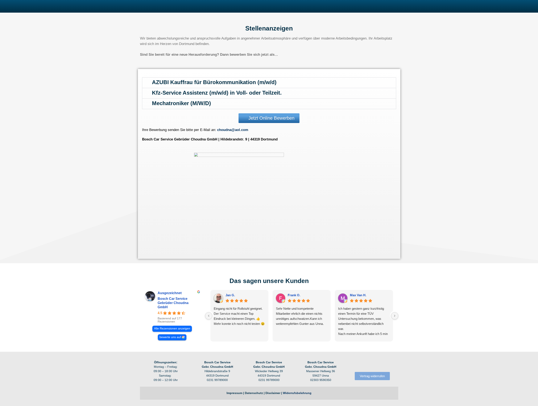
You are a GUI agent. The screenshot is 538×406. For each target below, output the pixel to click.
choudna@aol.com (232, 130)
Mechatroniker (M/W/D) (181, 103)
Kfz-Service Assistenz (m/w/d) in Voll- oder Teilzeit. (217, 93)
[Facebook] (355, 364)
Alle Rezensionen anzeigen (172, 328)
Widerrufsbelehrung (297, 393)
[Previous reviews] (208, 315)
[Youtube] (372, 364)
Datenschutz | (255, 393)
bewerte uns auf (170, 337)
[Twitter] (381, 364)
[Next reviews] (394, 315)
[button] (269, 83)
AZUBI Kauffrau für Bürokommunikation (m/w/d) (214, 82)
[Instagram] (364, 364)
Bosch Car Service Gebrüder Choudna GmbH (173, 303)
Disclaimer (272, 393)
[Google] (389, 364)
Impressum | (236, 393)
